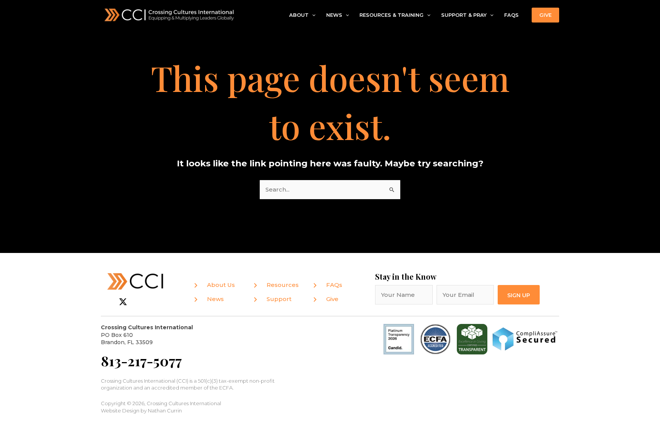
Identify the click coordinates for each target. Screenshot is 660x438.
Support (279, 299)
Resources (283, 284)
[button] (312, 15)
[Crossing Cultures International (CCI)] (169, 14)
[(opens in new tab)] (435, 338)
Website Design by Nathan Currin (141, 410)
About (299, 15)
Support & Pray (464, 15)
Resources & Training (391, 15)
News (334, 15)
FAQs (511, 15)
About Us (221, 284)
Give (332, 299)
